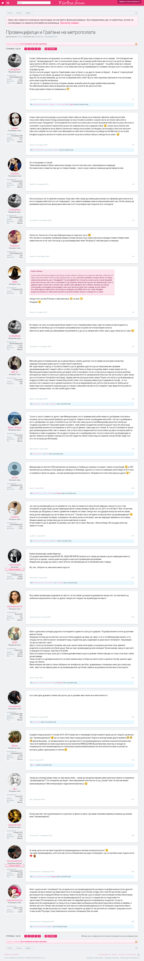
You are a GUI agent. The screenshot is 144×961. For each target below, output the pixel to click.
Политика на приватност (130, 958)
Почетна (122, 954)
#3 (133, 184)
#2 (133, 145)
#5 (133, 256)
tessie (47, 150)
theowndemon (38, 150)
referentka (15, 564)
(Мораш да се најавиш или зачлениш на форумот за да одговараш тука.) (109, 936)
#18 (132, 835)
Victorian (36, 404)
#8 (133, 399)
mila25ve (59, 583)
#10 (132, 488)
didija (14, 282)
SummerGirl (14, 825)
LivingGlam (38, 37)
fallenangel (61, 104)
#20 (132, 922)
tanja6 (14, 128)
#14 (132, 678)
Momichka (51, 683)
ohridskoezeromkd (40, 104)
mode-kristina (38, 926)
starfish (15, 173)
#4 (133, 220)
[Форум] (8, 3)
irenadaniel (15, 706)
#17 (132, 799)
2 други (54, 876)
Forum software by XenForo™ (24, 958)
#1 (133, 99)
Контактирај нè (104, 954)
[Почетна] (2, 3)
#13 (132, 617)
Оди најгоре (131, 954)
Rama (55, 541)
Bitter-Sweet (15, 427)
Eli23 (47, 454)
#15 (132, 717)
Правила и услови (112, 958)
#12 (132, 578)
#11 (132, 536)
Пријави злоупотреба (94, 958)
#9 (133, 449)
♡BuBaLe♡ (52, 104)
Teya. (45, 493)
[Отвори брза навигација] (136, 13)
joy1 (34, 876)
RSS (139, 955)
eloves (46, 876)
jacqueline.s (37, 493)
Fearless (14, 245)
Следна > (52, 49)
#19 (132, 872)
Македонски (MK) (11, 954)
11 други (71, 104)
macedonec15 (14, 606)
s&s (15, 788)
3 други (59, 493)
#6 (133, 312)
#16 (132, 760)
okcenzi (36, 683)
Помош (114, 954)
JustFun (43, 404)
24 (46, 49)
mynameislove (14, 900)
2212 (34, 765)
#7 (133, 346)
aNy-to (14, 372)
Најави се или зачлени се (129, 2)
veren (15, 477)
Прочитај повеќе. (69, 22)
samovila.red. (50, 583)
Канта (19, 37)
